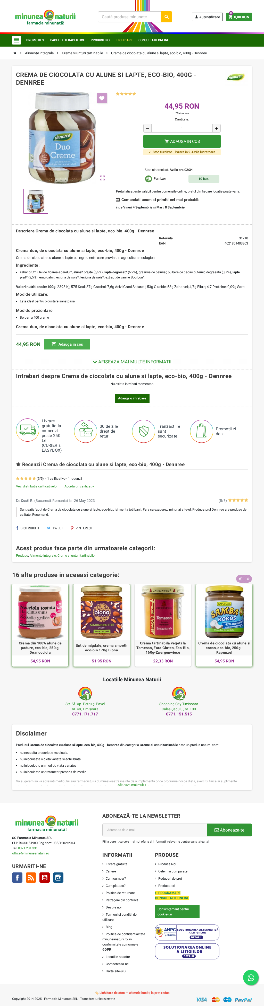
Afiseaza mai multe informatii (134, 361)
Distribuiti (29, 528)
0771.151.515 (179, 714)
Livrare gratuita (116, 864)
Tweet (57, 528)
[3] (126, 94)
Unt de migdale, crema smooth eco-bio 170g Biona (102, 647)
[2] (121, 94)
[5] (134, 94)
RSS (31, 877)
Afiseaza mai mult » (132, 785)
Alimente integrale (43, 555)
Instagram (58, 877)
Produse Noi (167, 864)
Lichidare (125, 40)
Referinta (166, 238)
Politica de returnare (120, 893)
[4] (130, 94)
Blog (109, 927)
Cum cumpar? (116, 878)
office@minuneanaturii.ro (30, 853)
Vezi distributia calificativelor (36, 486)
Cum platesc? (116, 886)
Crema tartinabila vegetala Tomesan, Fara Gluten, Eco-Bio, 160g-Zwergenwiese (162, 647)
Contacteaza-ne (117, 964)
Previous (240, 579)
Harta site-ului (116, 971)
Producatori (166, 886)
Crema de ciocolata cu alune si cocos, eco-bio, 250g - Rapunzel (224, 647)
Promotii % (35, 40)
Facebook (17, 877)
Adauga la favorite (102, 98)
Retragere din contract (122, 900)
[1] (117, 94)
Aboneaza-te (231, 830)
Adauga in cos (67, 344)
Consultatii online (153, 40)
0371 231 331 (28, 848)
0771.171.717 (85, 714)
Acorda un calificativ (79, 486)
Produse (22, 555)
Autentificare (207, 17)
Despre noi (113, 907)
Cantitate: (182, 119)
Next (248, 579)
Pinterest (84, 528)
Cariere (111, 871)
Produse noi (101, 40)
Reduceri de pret (170, 878)
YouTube (44, 877)
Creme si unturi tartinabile (76, 555)
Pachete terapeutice (67, 40)
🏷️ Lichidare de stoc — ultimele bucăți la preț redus (132, 993)
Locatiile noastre (118, 957)
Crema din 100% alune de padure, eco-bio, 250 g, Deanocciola (40, 647)
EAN (162, 243)
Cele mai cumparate (172, 871)
